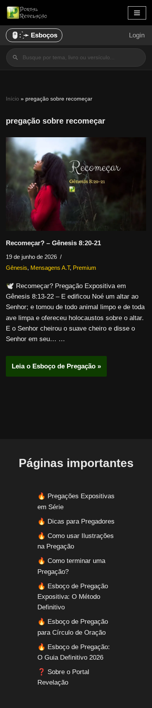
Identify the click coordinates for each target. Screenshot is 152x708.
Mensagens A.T (50, 267)
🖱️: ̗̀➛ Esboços (34, 35)
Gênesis (16, 267)
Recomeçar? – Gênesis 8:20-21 (53, 243)
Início (12, 99)
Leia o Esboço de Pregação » (53, 369)
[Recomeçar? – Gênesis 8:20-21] (76, 184)
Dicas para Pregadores (81, 521)
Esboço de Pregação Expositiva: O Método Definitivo (72, 596)
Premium (84, 267)
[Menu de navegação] (137, 12)
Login (137, 35)
